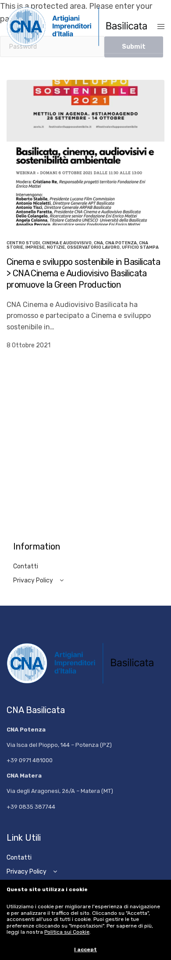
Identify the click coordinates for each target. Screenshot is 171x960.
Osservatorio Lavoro (93, 247)
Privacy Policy (33, 580)
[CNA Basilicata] (82, 26)
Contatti (25, 566)
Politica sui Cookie (66, 932)
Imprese (35, 247)
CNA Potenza (121, 243)
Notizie (56, 247)
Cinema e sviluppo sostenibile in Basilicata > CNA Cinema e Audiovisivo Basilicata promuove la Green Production (83, 273)
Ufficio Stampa (140, 247)
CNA (98, 243)
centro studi (23, 243)
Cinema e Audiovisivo (67, 243)
